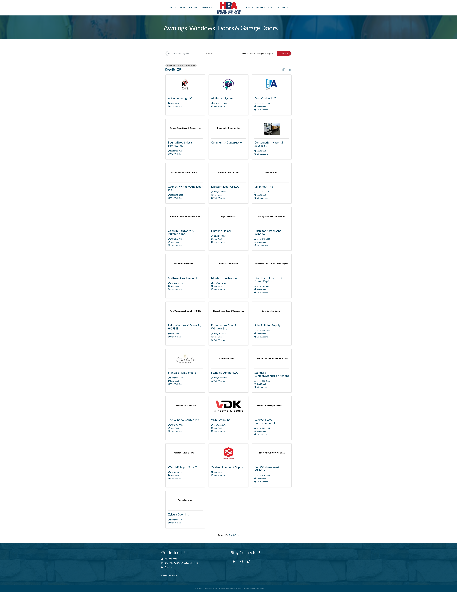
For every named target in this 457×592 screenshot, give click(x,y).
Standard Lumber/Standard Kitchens (271, 374)
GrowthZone (233, 535)
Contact (283, 7)
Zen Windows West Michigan (266, 468)
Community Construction (227, 142)
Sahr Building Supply (267, 325)
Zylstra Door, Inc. (178, 514)
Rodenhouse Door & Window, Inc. (223, 327)
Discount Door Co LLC (225, 186)
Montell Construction (224, 278)
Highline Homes (221, 230)
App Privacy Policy (169, 575)
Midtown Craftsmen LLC (183, 278)
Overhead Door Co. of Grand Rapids (268, 279)
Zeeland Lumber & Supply (227, 467)
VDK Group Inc (220, 419)
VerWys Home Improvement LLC (265, 421)
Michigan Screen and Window (267, 232)
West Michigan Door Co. (183, 467)
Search (285, 53)
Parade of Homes (255, 7)
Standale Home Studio (182, 372)
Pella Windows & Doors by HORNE (184, 327)
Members (207, 7)
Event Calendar (189, 7)
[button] (283, 69)
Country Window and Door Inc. (185, 188)
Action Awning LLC (180, 98)
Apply (271, 7)
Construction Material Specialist (268, 144)
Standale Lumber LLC (224, 372)
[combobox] (223, 53)
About (172, 7)
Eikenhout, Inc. (263, 186)
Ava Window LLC (265, 98)
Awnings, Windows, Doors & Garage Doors (180, 66)
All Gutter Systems (223, 98)
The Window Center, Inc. (183, 419)
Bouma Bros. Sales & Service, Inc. (180, 144)
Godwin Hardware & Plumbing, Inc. (181, 232)
